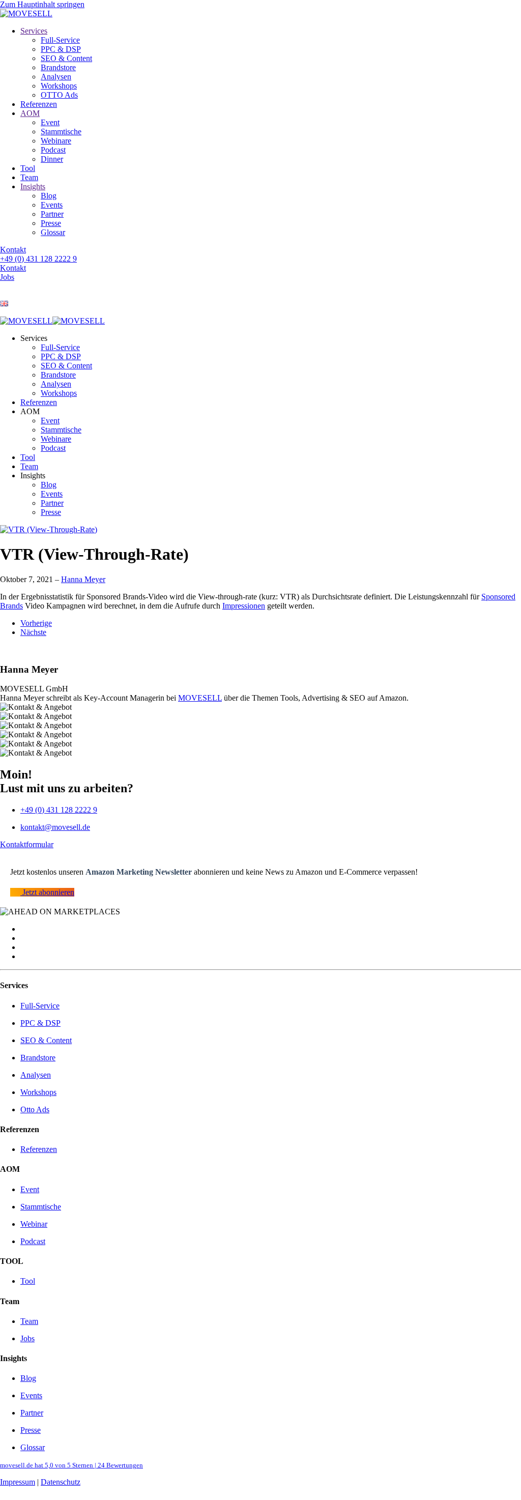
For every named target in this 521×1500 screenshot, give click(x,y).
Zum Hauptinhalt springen (42, 4)
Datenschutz (60, 1482)
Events (52, 204)
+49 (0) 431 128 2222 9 (38, 258)
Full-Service (60, 40)
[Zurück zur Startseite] (26, 13)
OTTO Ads (59, 95)
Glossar (53, 232)
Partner (52, 214)
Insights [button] (32, 475)
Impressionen (243, 605)
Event (50, 122)
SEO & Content (66, 58)
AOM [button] (30, 411)
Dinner (52, 159)
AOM (30, 113)
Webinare (56, 140)
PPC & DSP (61, 49)
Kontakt (13, 249)
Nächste (33, 632)
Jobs (7, 277)
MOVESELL (200, 698)
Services (33, 30)
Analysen (56, 76)
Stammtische (61, 131)
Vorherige (36, 623)
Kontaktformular (26, 844)
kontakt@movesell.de (55, 827)
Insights (32, 186)
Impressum (17, 1482)
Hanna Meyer (83, 579)
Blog (48, 195)
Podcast (53, 150)
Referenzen (38, 104)
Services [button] (33, 338)
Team (29, 177)
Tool (27, 168)
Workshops (59, 85)
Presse (51, 223)
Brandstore (58, 67)
